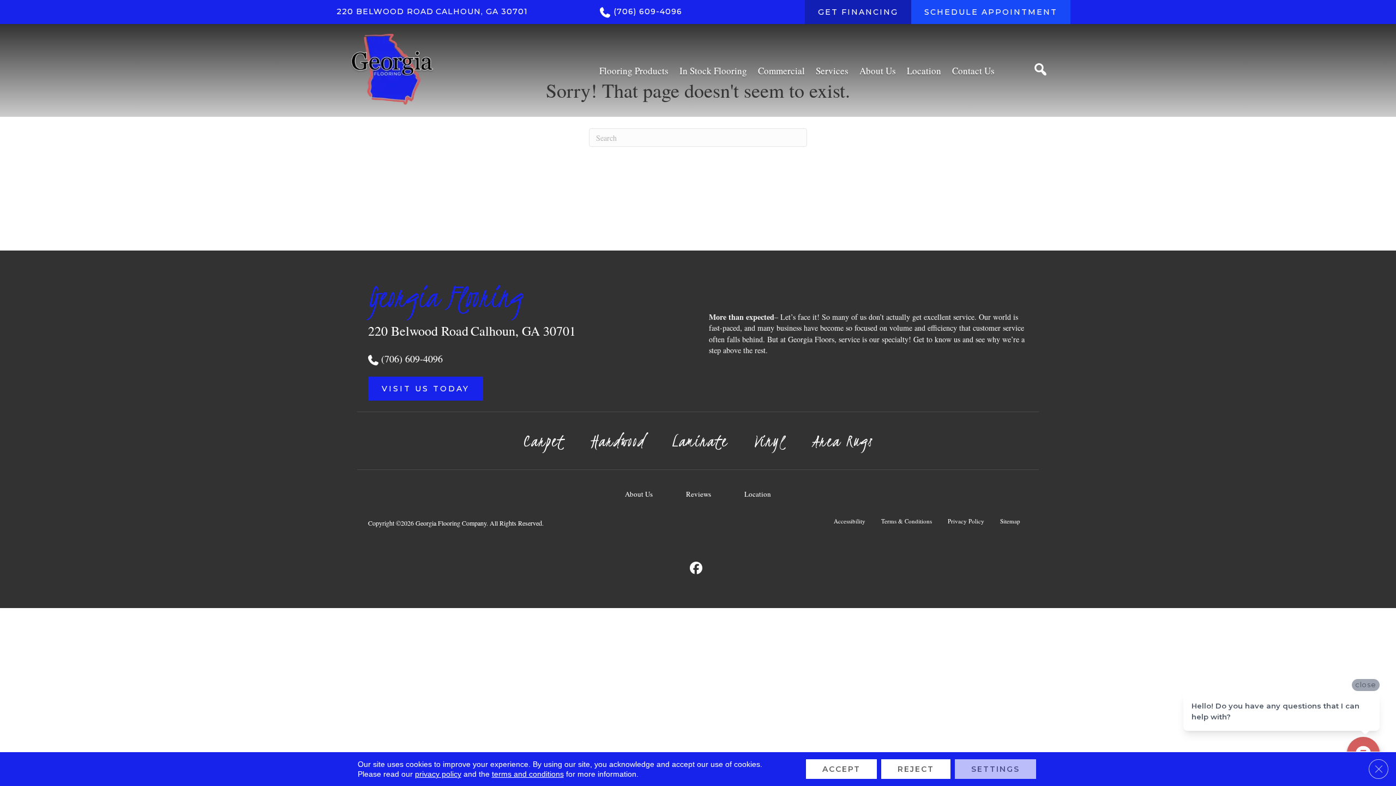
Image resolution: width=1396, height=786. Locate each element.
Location (757, 494)
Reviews (698, 494)
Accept (841, 769)
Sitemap (1010, 521)
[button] (425, 389)
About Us (639, 494)
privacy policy (438, 774)
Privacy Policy (966, 521)
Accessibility (849, 521)
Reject (916, 769)
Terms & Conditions (906, 521)
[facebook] (697, 568)
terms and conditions (528, 774)
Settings (995, 769)
